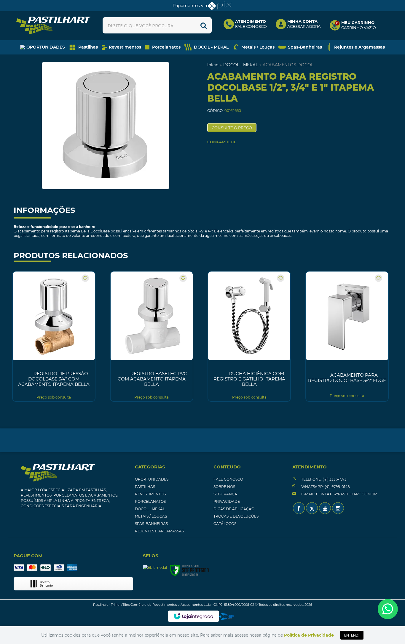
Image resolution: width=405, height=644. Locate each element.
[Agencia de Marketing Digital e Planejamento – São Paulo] (226, 616)
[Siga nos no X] (312, 508)
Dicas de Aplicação (233, 509)
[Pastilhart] (53, 25)
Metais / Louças (151, 516)
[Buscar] (203, 25)
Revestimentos (150, 494)
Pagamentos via (190, 5)
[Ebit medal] (155, 567)
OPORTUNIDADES (151, 479)
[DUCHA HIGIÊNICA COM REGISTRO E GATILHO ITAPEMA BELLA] (249, 336)
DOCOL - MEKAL (240, 65)
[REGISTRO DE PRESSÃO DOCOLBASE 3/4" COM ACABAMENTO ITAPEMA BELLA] (54, 336)
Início (213, 65)
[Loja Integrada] (193, 616)
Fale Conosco (228, 479)
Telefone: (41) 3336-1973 (323, 479)
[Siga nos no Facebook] (299, 508)
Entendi (351, 635)
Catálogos (224, 523)
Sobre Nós (224, 486)
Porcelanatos (150, 501)
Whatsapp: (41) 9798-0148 (325, 486)
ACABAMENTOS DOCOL (288, 65)
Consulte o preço (232, 127)
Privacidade (226, 501)
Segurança (225, 494)
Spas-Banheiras (151, 523)
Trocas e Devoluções (236, 516)
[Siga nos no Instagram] (338, 508)
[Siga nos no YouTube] (325, 508)
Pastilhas (145, 486)
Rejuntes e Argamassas (159, 531)
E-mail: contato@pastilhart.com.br (338, 494)
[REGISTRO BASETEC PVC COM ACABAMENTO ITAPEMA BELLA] (152, 336)
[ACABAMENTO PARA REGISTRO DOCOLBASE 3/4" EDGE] (347, 336)
